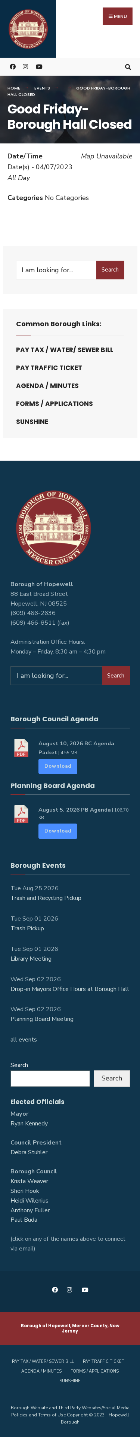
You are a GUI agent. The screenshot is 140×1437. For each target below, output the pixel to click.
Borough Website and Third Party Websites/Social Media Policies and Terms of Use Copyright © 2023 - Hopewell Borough (70, 1415)
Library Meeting (31, 959)
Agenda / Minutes (47, 385)
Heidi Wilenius (29, 1201)
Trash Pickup (27, 928)
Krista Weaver (29, 1181)
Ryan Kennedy (29, 1123)
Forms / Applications (54, 403)
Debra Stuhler (28, 1152)
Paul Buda (23, 1220)
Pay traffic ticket (49, 367)
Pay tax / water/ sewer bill (64, 349)
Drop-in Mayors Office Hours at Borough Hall (69, 989)
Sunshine (32, 421)
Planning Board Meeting (42, 1019)
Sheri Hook (24, 1191)
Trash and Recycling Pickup (45, 898)
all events (23, 1040)
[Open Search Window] (127, 66)
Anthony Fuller (30, 1210)
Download (57, 766)
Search (110, 269)
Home (13, 88)
